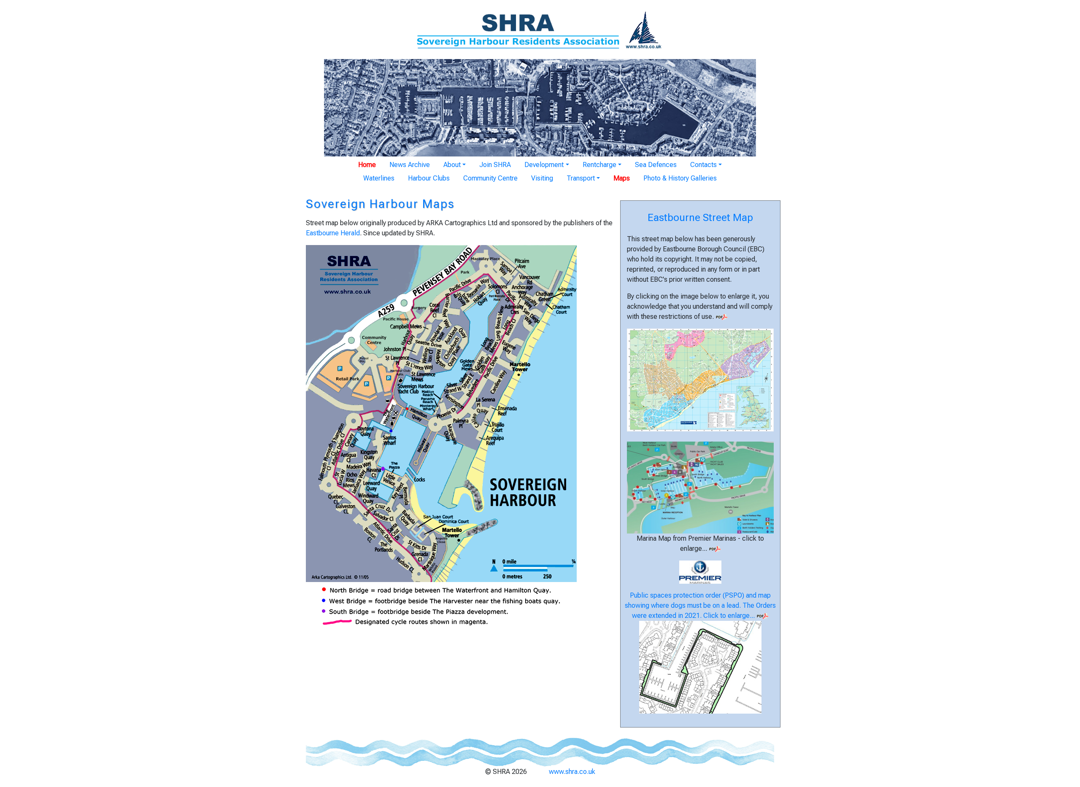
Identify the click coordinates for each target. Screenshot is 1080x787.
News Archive (409, 165)
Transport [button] (581, 178)
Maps (621, 178)
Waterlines (378, 178)
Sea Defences (656, 165)
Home (367, 165)
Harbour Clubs (429, 178)
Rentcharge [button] (599, 165)
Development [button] (544, 165)
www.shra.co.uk (572, 772)
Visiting (542, 178)
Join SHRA (495, 165)
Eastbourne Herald (333, 233)
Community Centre (490, 178)
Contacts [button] (703, 165)
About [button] (452, 165)
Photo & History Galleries (680, 178)
